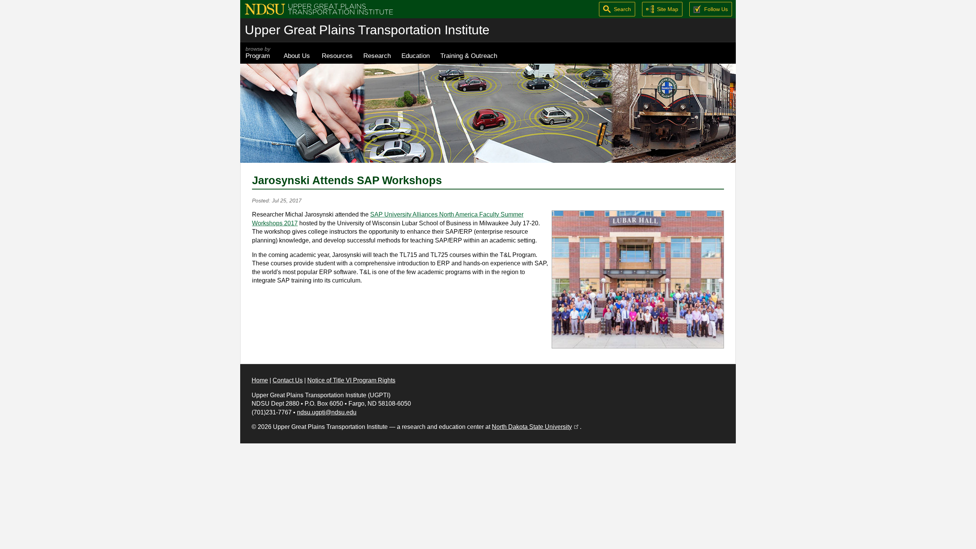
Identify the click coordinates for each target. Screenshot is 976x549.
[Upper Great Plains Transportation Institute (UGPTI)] (319, 8)
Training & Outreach (468, 55)
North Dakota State (536, 427)
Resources (337, 55)
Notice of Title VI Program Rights (351, 380)
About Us (297, 55)
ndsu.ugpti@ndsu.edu (326, 412)
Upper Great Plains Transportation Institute (367, 30)
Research (377, 55)
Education (415, 55)
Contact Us (288, 380)
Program (258, 52)
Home (260, 380)
